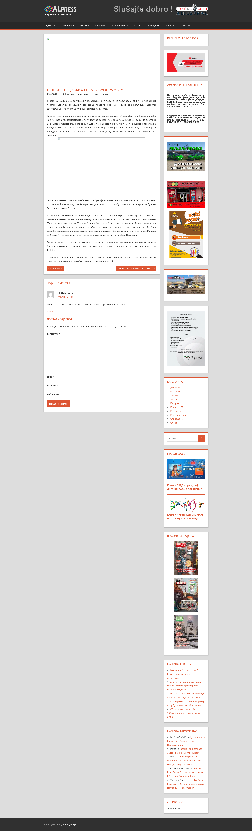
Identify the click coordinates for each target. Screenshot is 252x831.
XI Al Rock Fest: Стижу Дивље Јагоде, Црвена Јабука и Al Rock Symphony (185, 772)
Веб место (53, 394)
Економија (68, 25)
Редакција (69, 94)
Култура (84, 25)
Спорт (138, 25)
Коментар (53, 333)
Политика (100, 25)
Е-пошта (52, 385)
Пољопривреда (120, 25)
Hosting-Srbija (69, 824)
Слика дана (153, 25)
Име (50, 376)
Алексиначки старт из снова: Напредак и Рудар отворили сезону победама (184, 685)
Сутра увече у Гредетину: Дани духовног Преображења (186, 741)
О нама (183, 25)
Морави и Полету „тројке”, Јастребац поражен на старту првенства (183, 674)
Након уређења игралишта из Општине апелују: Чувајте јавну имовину (184, 760)
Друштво (51, 25)
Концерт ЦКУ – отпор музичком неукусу (135, 269)
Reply (50, 311)
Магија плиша (56, 269)
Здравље (175, 399)
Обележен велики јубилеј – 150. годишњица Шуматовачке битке (184, 713)
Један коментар (101, 94)
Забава (169, 25)
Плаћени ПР (176, 407)
